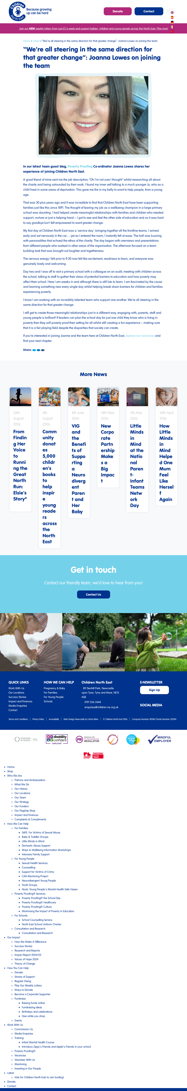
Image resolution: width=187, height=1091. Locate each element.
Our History (21, 788)
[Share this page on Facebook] (43, 350)
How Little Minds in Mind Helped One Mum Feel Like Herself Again (166, 462)
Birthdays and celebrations (37, 1011)
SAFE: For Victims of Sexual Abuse (41, 832)
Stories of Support (25, 976)
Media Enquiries (18, 705)
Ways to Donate (24, 990)
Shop (10, 771)
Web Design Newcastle (74, 719)
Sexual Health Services (35, 863)
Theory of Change (25, 963)
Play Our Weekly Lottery (28, 985)
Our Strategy (22, 802)
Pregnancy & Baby (54, 688)
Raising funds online (33, 1003)
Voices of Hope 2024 (26, 959)
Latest (36, 41)
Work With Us (16, 688)
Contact (13, 710)
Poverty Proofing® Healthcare (39, 902)
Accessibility (54, 719)
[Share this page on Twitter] (34, 350)
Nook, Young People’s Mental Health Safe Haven (50, 889)
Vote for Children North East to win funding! (39, 1077)
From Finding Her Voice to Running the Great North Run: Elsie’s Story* (20, 468)
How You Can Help (18, 968)
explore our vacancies (140, 335)
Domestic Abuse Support (36, 845)
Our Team (20, 797)
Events (18, 1020)
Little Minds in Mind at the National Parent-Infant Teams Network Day (137, 466)
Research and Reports (27, 950)
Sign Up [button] (154, 690)
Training (19, 1038)
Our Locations (16, 692)
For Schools (21, 915)
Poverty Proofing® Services (30, 893)
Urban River (93, 719)
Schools (48, 701)
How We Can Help (17, 823)
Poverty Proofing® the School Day (41, 898)
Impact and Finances (20, 701)
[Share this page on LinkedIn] (38, 350)
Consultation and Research (30, 928)
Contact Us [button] (93, 594)
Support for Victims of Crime (38, 872)
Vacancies (20, 1055)
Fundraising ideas (32, 1007)
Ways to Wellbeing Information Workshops (46, 850)
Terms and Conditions (18, 719)
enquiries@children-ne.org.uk (101, 707)
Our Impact (13, 937)
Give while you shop (33, 1016)
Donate (19, 972)
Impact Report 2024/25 (28, 955)
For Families (50, 692)
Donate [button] (118, 11)
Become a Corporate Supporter (32, 994)
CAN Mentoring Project (35, 876)
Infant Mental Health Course (38, 1042)
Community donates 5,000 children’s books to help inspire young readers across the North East (50, 486)
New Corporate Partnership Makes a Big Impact (108, 453)
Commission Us (24, 1029)
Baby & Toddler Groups (35, 837)
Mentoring (20, 1064)
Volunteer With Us (25, 1059)
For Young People (54, 697)
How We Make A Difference (30, 941)
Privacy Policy (38, 719)
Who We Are (14, 775)
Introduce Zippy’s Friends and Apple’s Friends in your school (56, 1046)
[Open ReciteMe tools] (170, 11)
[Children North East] (30, 11)
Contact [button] (149, 11)
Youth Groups (29, 885)
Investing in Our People (28, 1068)
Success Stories (17, 697)
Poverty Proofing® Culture (37, 906)
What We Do (22, 784)
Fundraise (20, 998)
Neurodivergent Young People (39, 880)
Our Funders (22, 806)
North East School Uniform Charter (41, 924)
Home (26, 41)
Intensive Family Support (35, 854)
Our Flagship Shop (25, 810)
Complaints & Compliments (30, 819)
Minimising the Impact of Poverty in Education (48, 911)
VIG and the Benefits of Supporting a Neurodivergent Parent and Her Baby (79, 469)
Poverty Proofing (80, 166)
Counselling (28, 867)
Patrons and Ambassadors (30, 780)
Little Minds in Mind (33, 841)
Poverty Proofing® (25, 1051)
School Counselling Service (37, 920)
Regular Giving (23, 981)
